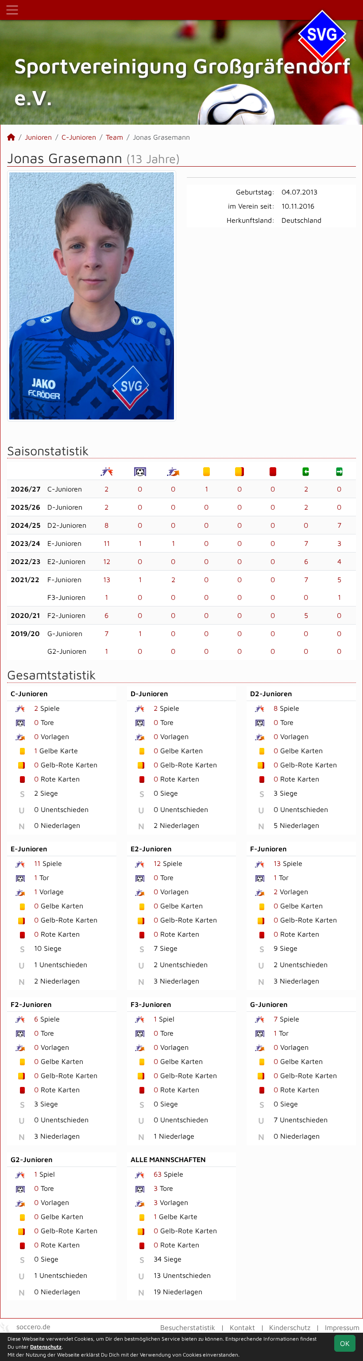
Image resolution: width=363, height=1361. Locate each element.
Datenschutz (46, 1346)
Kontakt (242, 1327)
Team (114, 137)
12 (106, 561)
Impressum (342, 1327)
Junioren (38, 137)
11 (107, 543)
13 (106, 579)
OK (345, 1343)
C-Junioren (79, 137)
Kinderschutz (289, 1327)
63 (158, 1174)
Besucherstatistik (187, 1327)
